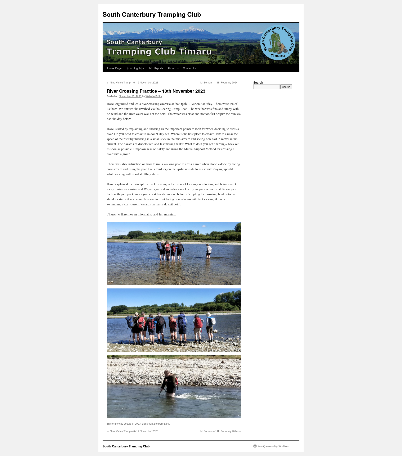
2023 (138, 423)
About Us (173, 68)
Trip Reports (156, 68)
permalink (164, 423)
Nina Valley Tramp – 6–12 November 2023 (132, 82)
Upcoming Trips (135, 68)
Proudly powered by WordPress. (274, 446)
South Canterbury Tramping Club (152, 14)
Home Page (114, 68)
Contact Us (190, 68)
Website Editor (154, 96)
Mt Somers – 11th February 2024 (220, 82)
